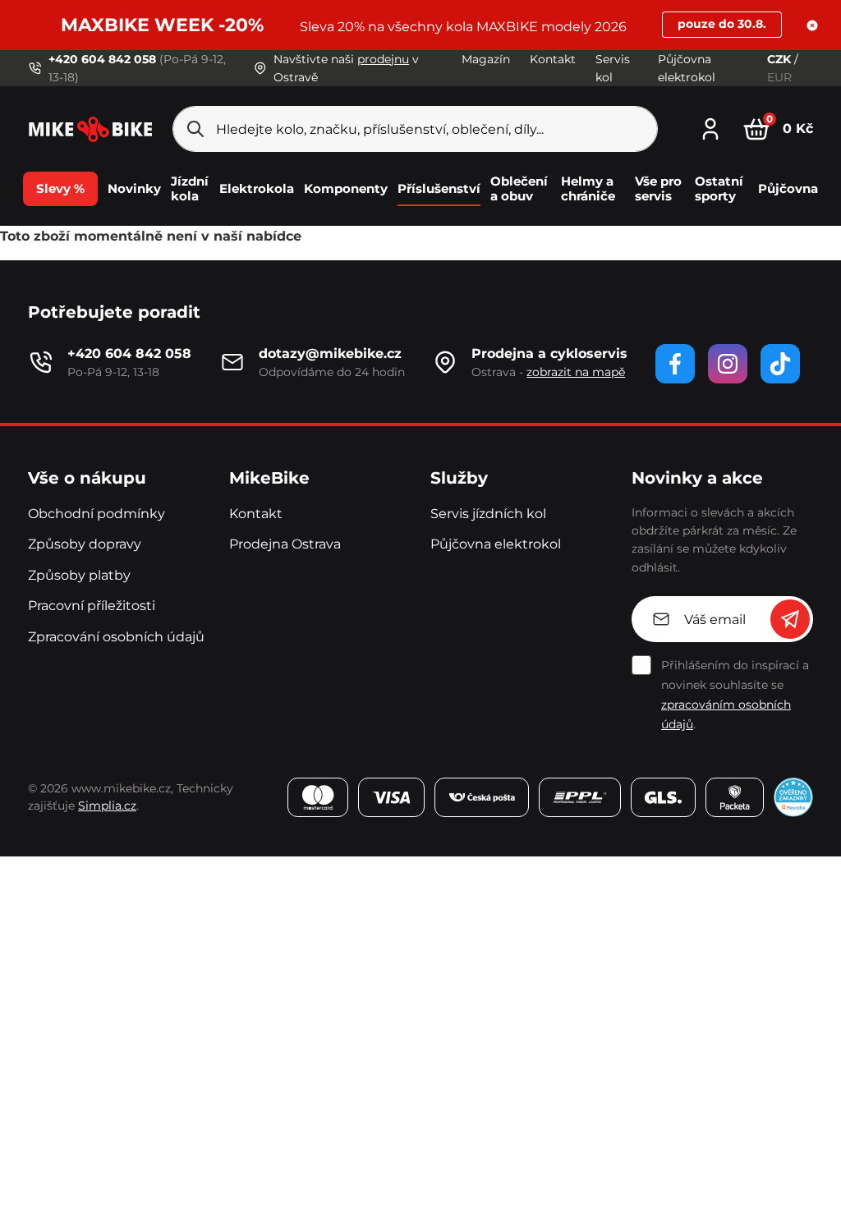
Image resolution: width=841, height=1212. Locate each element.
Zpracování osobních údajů (116, 637)
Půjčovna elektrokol (495, 544)
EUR (779, 77)
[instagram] (727, 363)
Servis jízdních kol (488, 513)
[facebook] (675, 363)
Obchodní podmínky (96, 513)
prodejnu (383, 59)
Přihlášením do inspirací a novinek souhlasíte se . (735, 695)
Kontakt (553, 59)
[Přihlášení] (710, 127)
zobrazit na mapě (575, 372)
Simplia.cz (107, 805)
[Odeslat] (790, 619)
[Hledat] (195, 129)
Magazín (486, 59)
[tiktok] (780, 363)
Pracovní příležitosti (91, 605)
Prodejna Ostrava (285, 544)
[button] (812, 25)
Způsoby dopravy (84, 544)
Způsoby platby (79, 575)
